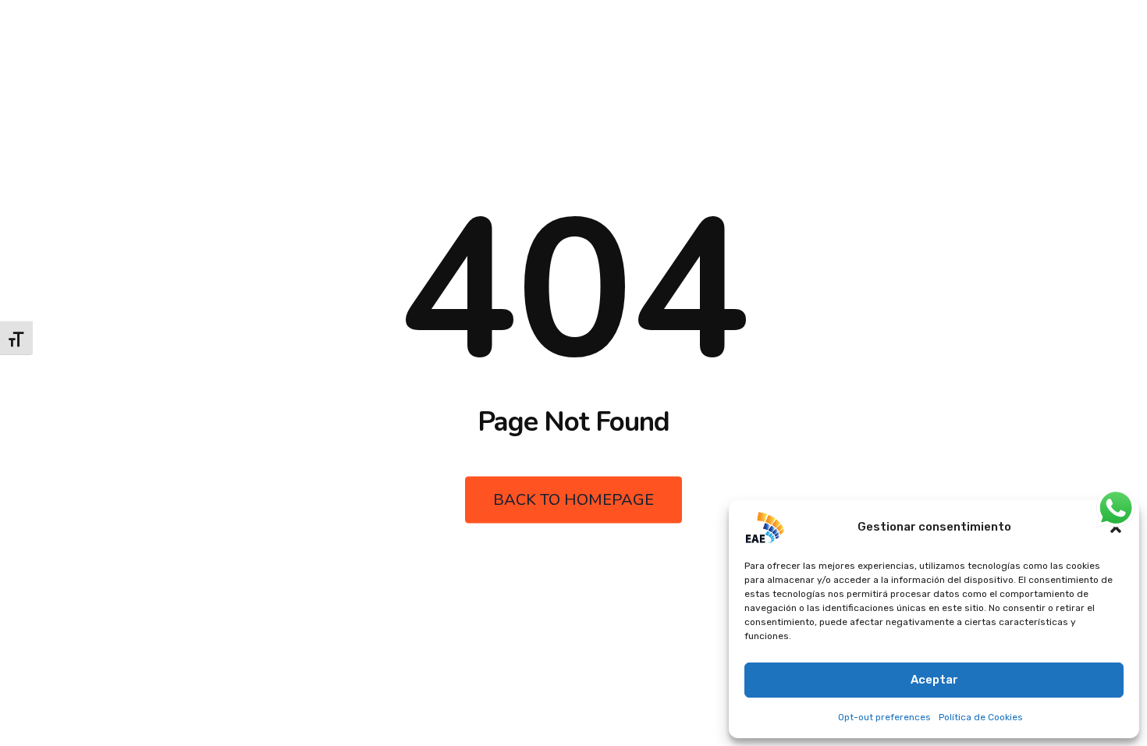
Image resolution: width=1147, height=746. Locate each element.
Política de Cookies (981, 717)
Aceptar (934, 680)
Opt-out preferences (884, 717)
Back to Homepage (573, 499)
